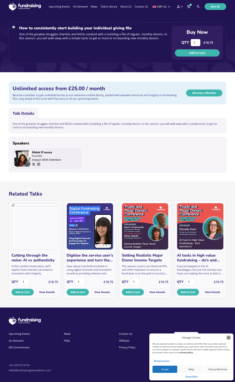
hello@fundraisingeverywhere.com (30, 370)
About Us (126, 6)
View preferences (217, 369)
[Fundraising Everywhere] (25, 7)
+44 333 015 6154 (19, 365)
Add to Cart (197, 53)
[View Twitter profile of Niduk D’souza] (33, 164)
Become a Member (204, 93)
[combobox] (161, 6)
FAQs (67, 340)
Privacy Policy (191, 376)
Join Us (215, 6)
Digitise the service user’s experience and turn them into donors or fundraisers (90, 258)
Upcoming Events (59, 6)
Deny (191, 369)
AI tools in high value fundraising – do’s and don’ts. (197, 258)
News (94, 6)
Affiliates (124, 340)
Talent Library (109, 6)
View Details (47, 292)
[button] (228, 337)
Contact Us (141, 6)
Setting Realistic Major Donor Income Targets (142, 258)
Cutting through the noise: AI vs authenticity (33, 258)
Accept (164, 369)
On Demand (80, 6)
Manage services (161, 360)
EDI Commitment (19, 347)
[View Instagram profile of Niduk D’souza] (38, 164)
